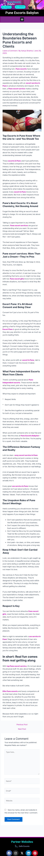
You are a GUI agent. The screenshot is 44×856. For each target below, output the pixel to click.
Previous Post (22, 724)
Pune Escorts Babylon (22, 13)
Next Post (22, 729)
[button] (22, 19)
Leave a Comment (10, 51)
